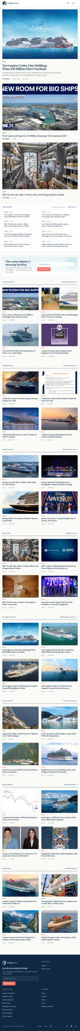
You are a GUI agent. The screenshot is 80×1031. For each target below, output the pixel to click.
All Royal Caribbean (71, 784)
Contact (44, 996)
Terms (43, 1003)
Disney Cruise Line (7, 449)
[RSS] (76, 1026)
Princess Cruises (7, 701)
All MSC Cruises (72, 533)
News (4, 61)
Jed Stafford (6, 79)
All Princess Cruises (70, 701)
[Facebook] (71, 1026)
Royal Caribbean (7, 784)
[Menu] (73, 3)
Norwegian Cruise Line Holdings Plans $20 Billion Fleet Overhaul (24, 67)
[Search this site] (68, 3)
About (43, 993)
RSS (51, 1026)
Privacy (44, 1000)
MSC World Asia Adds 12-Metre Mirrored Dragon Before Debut (33, 194)
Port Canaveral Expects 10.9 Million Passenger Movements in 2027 (34, 135)
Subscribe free (44, 269)
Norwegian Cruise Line (9, 617)
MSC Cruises (6, 533)
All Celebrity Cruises (70, 365)
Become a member (47, 1006)
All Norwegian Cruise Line (69, 617)
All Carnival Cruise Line (70, 282)
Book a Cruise (46, 969)
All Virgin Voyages (71, 868)
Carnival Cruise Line (8, 282)
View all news (73, 207)
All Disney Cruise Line (70, 449)
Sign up (44, 965)
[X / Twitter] (67, 1026)
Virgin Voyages (6, 868)
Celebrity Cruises (7, 365)
